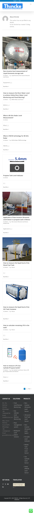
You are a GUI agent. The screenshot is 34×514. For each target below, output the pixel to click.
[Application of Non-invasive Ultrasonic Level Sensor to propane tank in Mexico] (17, 203)
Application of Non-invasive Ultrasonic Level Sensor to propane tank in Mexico (17, 201)
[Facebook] (3, 484)
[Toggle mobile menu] (31, 4)
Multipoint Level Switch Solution (17, 434)
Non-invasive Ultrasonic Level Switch (28, 429)
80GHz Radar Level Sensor (17, 99)
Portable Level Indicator (27, 439)
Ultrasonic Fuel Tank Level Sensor (28, 418)
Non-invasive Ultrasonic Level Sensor (20, 221)
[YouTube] (8, 484)
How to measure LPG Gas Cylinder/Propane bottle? (17, 352)
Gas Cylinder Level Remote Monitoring (17, 415)
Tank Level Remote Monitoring (17, 405)
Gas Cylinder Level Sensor (17, 370)
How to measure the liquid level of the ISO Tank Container (17, 291)
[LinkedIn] (3, 486)
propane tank (6, 223)
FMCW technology (22, 140)
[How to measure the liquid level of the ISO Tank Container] (17, 293)
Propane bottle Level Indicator (11, 371)
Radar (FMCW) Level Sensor (27, 470)
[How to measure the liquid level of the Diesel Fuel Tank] (17, 249)
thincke (6, 75)
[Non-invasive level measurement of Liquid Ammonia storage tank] (17, 53)
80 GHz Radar (15, 140)
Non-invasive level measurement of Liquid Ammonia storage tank (17, 50)
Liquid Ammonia (15, 75)
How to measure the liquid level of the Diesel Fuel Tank (17, 247)
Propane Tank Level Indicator (17, 162)
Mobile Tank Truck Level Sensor (27, 449)
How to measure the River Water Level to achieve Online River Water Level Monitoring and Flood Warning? (16, 95)
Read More (5, 86)
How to (13, 267)
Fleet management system (17, 425)
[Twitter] (5, 484)
